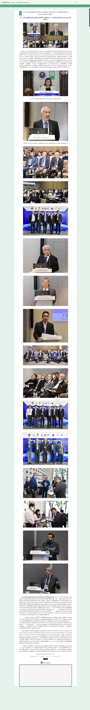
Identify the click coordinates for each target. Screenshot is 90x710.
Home (10, 5)
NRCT (36, 656)
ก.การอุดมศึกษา (41, 656)
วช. (49, 656)
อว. (60, 656)
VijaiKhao (53, 654)
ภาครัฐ (46, 656)
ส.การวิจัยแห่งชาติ (55, 656)
